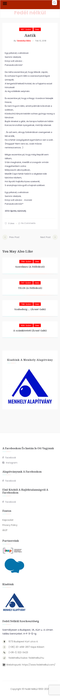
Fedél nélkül (30, 12)
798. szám (26, 304)
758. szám (26, 261)
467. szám (26, 29)
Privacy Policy (9, 525)
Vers (37, 29)
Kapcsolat (7, 520)
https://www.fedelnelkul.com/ (38, 664)
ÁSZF (5, 530)
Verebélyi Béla (24, 40)
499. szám (26, 325)
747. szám (26, 282)
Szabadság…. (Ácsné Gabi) (30, 309)
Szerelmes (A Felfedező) (30, 266)
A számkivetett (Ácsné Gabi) (30, 330)
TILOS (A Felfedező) (30, 287)
